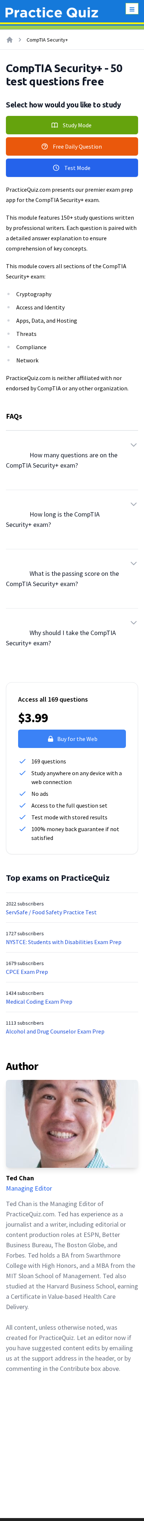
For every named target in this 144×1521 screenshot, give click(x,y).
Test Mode (77, 167)
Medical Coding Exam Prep (39, 1001)
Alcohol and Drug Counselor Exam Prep (55, 1031)
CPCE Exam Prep (27, 971)
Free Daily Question (77, 146)
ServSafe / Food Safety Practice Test (51, 912)
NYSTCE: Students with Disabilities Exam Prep (63, 942)
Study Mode (77, 125)
